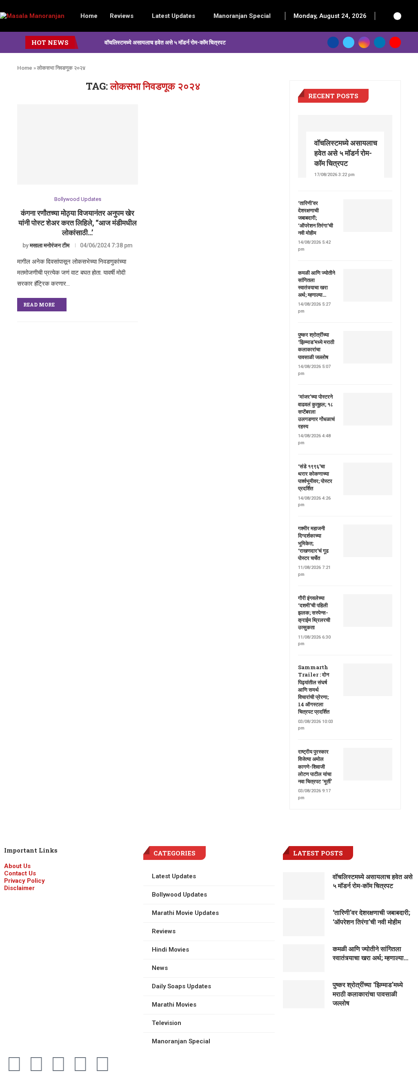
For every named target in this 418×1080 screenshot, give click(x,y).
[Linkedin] (379, 42)
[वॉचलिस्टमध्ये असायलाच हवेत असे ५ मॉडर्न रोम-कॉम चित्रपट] (304, 886)
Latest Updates (173, 16)
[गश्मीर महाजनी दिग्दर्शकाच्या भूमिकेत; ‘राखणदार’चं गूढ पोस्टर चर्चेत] (367, 541)
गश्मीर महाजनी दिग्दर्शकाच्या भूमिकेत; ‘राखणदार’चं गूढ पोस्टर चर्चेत (313, 543)
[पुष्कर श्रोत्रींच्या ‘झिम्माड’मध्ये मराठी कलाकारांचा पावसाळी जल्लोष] (367, 347)
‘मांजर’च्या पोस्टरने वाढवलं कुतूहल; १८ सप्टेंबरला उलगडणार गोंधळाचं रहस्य (316, 411)
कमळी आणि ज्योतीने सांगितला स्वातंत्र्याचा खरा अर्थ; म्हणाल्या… (316, 284)
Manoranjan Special (242, 16)
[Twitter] (348, 42)
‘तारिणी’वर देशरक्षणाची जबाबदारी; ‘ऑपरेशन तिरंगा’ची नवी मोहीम (315, 217)
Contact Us (20, 873)
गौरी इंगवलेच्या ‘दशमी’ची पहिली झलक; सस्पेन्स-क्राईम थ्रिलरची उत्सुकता (314, 612)
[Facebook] (333, 42)
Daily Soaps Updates (181, 986)
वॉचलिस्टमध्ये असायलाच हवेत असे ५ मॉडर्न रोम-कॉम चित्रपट (165, 42)
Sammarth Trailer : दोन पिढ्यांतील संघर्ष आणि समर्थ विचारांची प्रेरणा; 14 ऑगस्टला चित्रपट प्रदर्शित (313, 689)
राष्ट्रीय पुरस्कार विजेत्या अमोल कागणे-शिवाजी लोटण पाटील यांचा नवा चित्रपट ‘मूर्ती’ (315, 766)
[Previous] (86, 42)
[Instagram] (364, 42)
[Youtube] (395, 42)
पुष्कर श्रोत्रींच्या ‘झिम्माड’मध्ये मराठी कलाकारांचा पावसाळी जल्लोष (316, 346)
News (160, 968)
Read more (39, 304)
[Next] (96, 42)
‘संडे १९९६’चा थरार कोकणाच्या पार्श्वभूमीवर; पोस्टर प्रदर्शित (315, 477)
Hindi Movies (170, 949)
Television (166, 1023)
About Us (17, 866)
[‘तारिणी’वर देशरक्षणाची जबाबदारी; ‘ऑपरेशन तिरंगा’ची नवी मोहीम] (367, 215)
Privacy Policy (24, 880)
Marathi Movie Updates (185, 913)
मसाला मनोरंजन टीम (49, 245)
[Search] (385, 16)
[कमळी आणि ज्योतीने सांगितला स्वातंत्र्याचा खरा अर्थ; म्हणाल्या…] (367, 285)
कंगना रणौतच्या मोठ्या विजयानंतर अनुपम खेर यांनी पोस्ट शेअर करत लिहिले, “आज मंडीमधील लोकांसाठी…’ (77, 222)
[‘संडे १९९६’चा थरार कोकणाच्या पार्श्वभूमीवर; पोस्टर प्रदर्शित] (367, 479)
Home (89, 16)
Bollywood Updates (77, 199)
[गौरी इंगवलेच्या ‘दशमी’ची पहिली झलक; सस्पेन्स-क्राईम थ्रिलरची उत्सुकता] (367, 610)
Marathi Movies (174, 1004)
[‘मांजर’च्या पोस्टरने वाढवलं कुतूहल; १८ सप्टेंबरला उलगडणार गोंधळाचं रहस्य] (367, 409)
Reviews (121, 16)
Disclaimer (19, 888)
